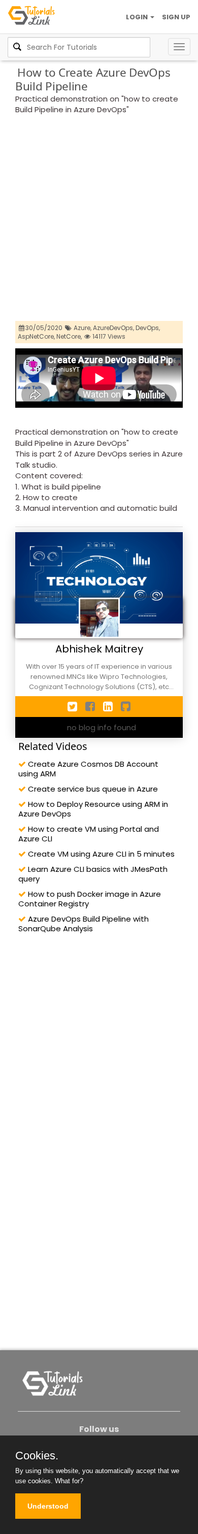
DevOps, (148, 327)
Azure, (82, 327)
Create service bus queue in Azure (92, 789)
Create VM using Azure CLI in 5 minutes (100, 854)
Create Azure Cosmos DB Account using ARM (88, 768)
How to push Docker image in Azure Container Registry (89, 898)
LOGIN (137, 17)
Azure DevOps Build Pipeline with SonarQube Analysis (83, 923)
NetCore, (69, 336)
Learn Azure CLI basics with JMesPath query (93, 874)
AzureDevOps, (113, 327)
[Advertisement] (99, 219)
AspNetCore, (36, 336)
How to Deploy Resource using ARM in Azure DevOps (93, 809)
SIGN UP (176, 17)
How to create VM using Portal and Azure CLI (88, 833)
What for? (69, 1481)
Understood (48, 1506)
